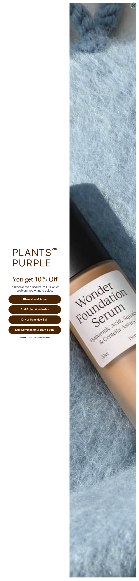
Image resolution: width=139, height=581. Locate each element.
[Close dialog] (133, 5)
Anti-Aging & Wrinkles (35, 309)
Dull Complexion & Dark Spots (34, 329)
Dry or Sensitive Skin (34, 319)
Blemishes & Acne (35, 299)
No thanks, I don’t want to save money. (34, 337)
